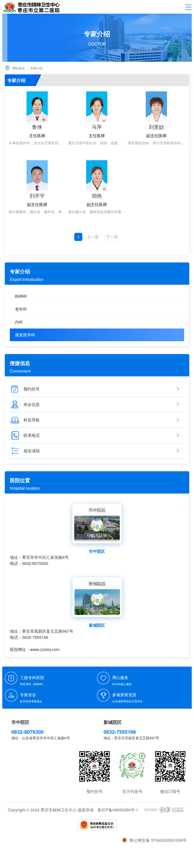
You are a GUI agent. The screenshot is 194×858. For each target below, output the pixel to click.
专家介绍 (36, 68)
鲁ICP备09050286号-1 (118, 810)
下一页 (112, 237)
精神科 (21, 296)
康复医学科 (25, 335)
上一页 (93, 237)
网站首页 (19, 68)
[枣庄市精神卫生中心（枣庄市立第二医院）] (31, 7)
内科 (19, 322)
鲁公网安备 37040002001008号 (158, 840)
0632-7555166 (120, 731)
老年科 (21, 309)
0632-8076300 (27, 731)
